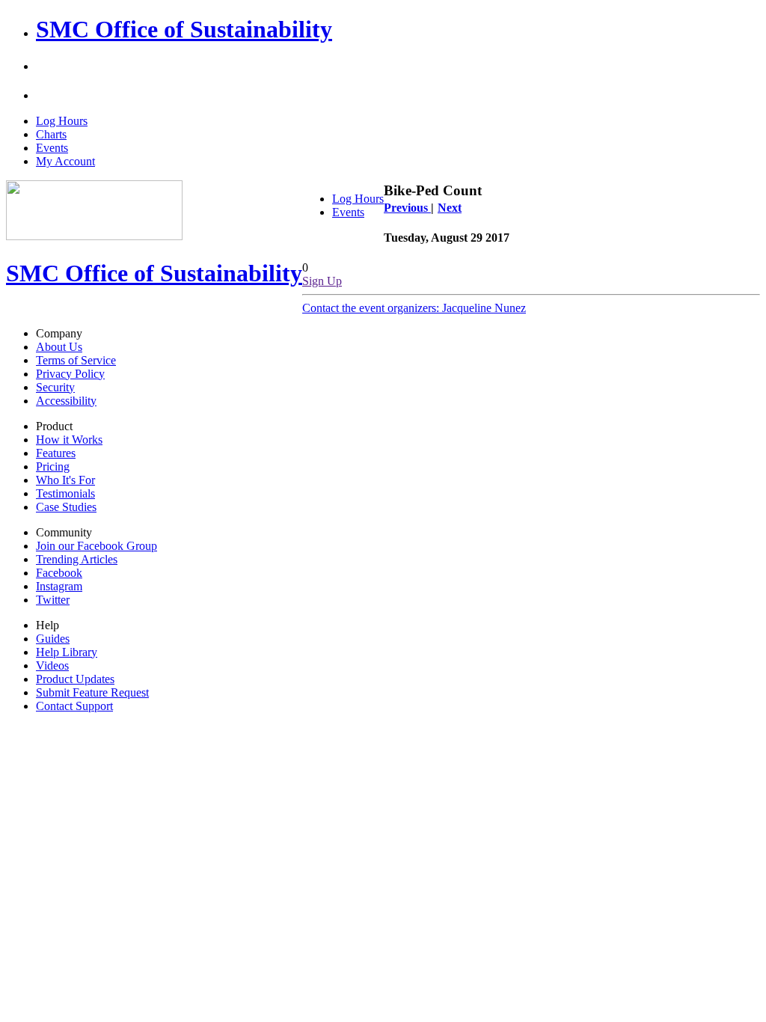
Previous (407, 207)
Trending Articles (76, 559)
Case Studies (66, 507)
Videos (52, 665)
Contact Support (74, 706)
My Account (65, 161)
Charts (51, 134)
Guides (53, 638)
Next (450, 207)
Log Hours (62, 120)
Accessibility (66, 400)
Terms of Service (76, 360)
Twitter (53, 599)
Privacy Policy (70, 373)
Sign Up (322, 281)
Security (55, 387)
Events (52, 147)
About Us (59, 346)
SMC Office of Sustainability (184, 29)
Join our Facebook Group (96, 545)
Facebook (59, 572)
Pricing (53, 466)
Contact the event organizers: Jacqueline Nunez (414, 308)
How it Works (69, 439)
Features (56, 453)
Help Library (66, 652)
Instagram (59, 586)
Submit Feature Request (92, 692)
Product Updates (75, 679)
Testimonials (65, 493)
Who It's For (65, 480)
